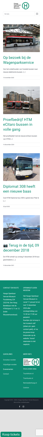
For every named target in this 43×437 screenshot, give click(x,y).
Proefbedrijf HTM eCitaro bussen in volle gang (17, 124)
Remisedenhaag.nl (30, 383)
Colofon (26, 388)
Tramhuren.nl (28, 378)
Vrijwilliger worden (10, 365)
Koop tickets (11, 434)
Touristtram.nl (28, 374)
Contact (6, 374)
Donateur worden (9, 360)
